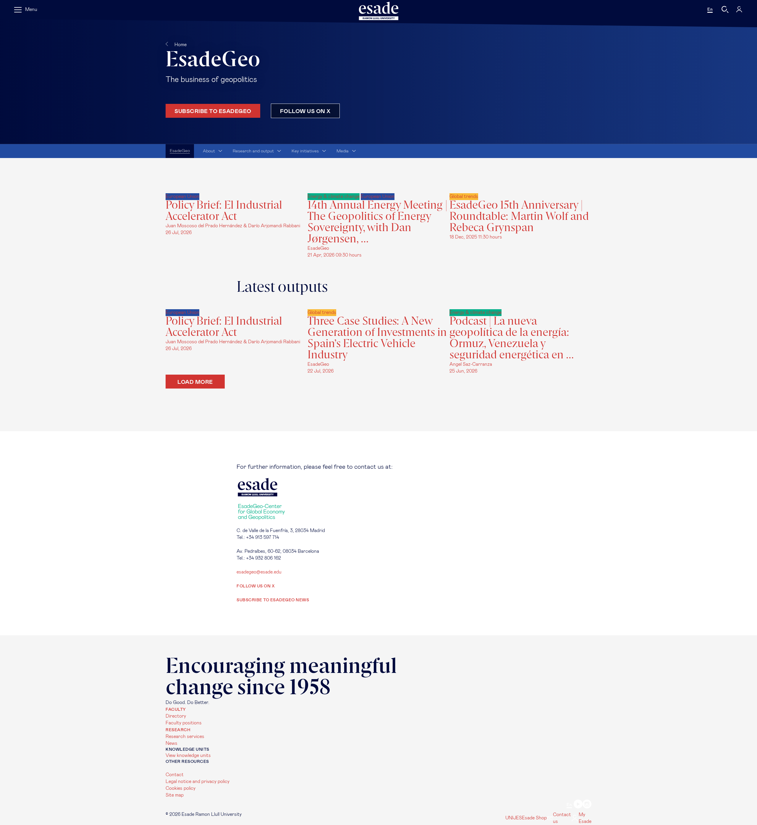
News (171, 743)
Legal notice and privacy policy (197, 781)
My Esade (585, 818)
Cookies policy (180, 788)
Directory (176, 716)
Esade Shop (534, 818)
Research (178, 730)
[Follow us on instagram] (587, 805)
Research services (185, 736)
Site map (175, 795)
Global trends (463, 196)
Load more (195, 381)
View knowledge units (188, 755)
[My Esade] (739, 9)
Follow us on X (305, 110)
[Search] (725, 9)
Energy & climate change (334, 196)
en (710, 9)
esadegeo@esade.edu (259, 572)
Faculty (176, 710)
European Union (182, 196)
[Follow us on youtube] (578, 805)
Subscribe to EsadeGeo (212, 110)
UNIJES (513, 818)
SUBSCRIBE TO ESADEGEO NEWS (273, 600)
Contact (175, 774)
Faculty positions (184, 723)
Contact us (562, 818)
